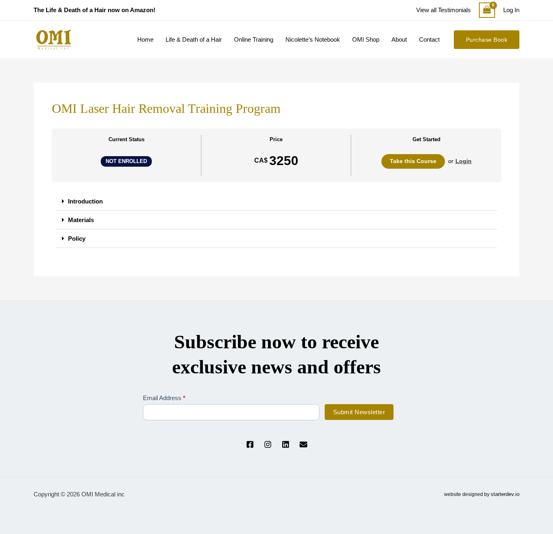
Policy (76, 238)
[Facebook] (250, 444)
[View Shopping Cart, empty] (487, 10)
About (399, 39)
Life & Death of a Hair (194, 39)
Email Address (164, 397)
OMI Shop (365, 39)
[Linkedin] (285, 444)
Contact (429, 39)
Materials (81, 219)
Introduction (85, 201)
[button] (487, 39)
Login (463, 161)
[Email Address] (303, 444)
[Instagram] (268, 444)
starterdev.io (505, 494)
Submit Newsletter (359, 412)
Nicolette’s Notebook (312, 39)
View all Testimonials (443, 9)
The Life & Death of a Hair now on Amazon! (94, 9)
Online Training (253, 39)
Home (145, 39)
